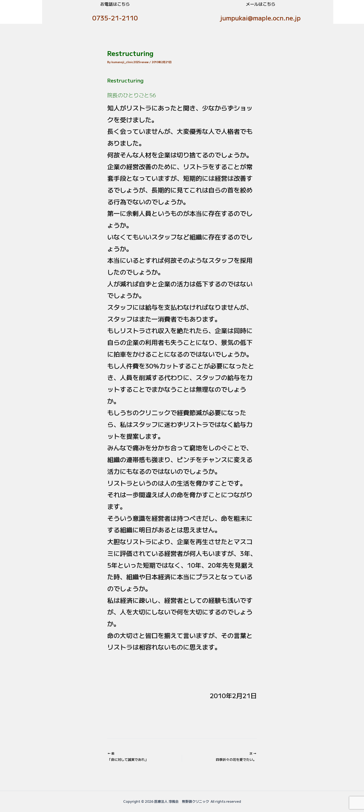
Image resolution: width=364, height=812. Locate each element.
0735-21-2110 (115, 17)
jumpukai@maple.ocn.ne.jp (260, 17)
